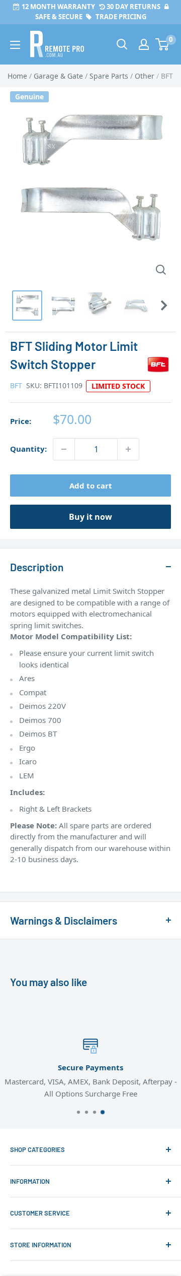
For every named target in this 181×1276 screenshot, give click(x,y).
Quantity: (28, 449)
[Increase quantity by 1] (128, 449)
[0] (162, 44)
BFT (16, 385)
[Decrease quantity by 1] (63, 449)
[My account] (144, 44)
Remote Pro (30, 876)
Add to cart (90, 485)
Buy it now (90, 516)
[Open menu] (15, 45)
